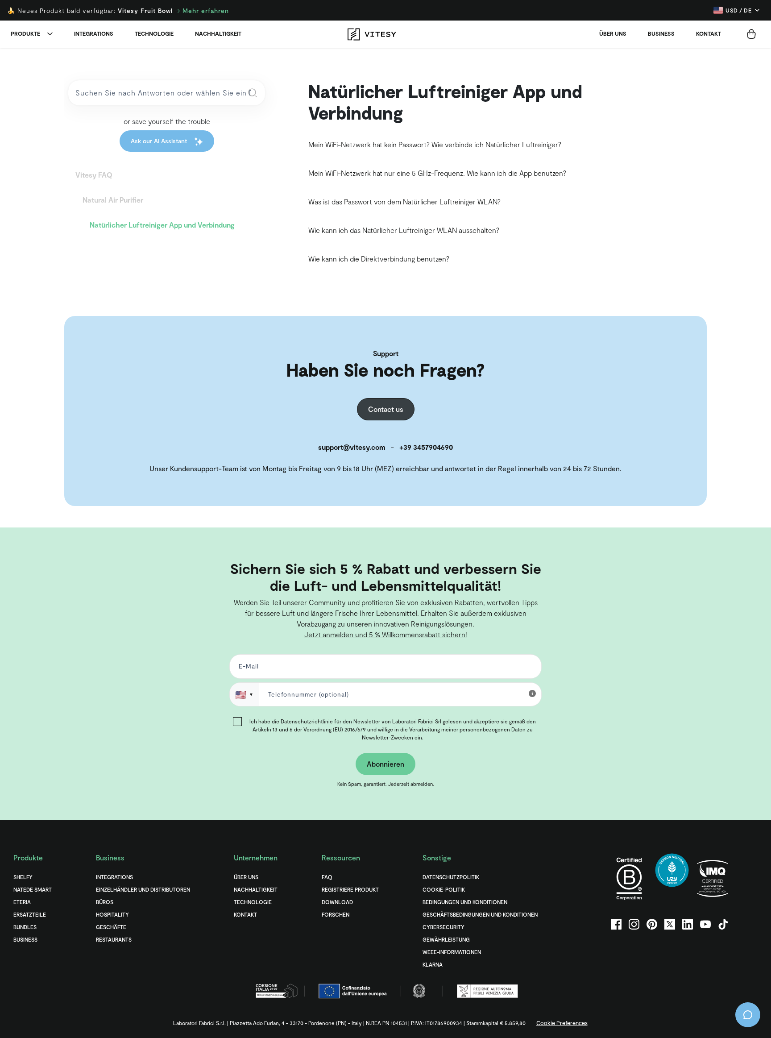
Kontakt (708, 33)
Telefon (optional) (37, 543)
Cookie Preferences (562, 1022)
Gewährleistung (446, 939)
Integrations (93, 33)
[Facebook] (616, 924)
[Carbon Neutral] (672, 878)
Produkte (25, 33)
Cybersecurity (443, 927)
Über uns (612, 33)
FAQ (327, 877)
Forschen (335, 914)
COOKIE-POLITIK (444, 889)
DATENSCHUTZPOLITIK (451, 877)
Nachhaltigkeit (218, 33)
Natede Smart (32, 889)
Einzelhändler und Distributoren (143, 889)
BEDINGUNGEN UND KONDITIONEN (465, 902)
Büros (104, 902)
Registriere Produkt (350, 889)
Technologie (154, 33)
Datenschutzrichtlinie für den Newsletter (330, 721)
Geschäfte (111, 927)
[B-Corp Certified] (629, 878)
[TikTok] (723, 924)
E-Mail (247, 668)
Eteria (22, 902)
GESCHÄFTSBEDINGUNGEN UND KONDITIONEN (480, 914)
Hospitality (112, 914)
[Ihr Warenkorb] (751, 34)
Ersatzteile (29, 914)
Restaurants (114, 939)
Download (337, 902)
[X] (669, 924)
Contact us (385, 409)
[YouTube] (705, 924)
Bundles (25, 927)
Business (661, 33)
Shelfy (23, 877)
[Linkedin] (687, 924)
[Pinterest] (652, 924)
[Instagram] (634, 924)
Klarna (433, 964)
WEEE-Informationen (452, 952)
